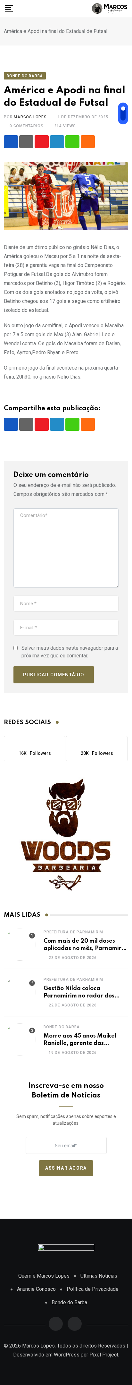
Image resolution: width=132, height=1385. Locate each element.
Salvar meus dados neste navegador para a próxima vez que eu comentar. (69, 652)
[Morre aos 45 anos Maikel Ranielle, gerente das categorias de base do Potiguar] (20, 1039)
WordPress (66, 1355)
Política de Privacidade (93, 1289)
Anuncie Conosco (36, 1289)
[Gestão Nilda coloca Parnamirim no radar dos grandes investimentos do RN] (20, 992)
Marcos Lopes (30, 117)
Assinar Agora (66, 1168)
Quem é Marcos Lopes (44, 1276)
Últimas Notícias (98, 1276)
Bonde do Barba (62, 1027)
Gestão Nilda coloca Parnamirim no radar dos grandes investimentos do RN (85, 996)
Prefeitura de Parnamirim (73, 932)
